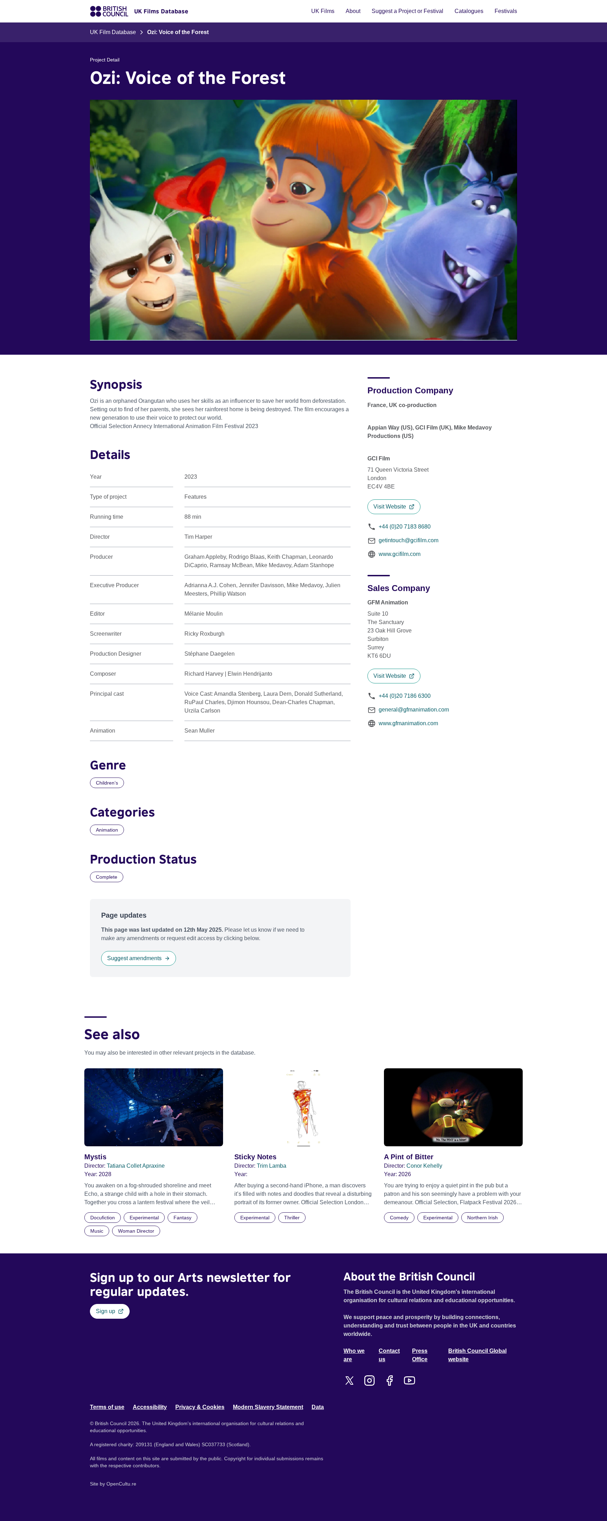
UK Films (322, 11)
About (353, 11)
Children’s (107, 783)
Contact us (389, 1355)
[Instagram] (369, 1380)
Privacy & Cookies (199, 1407)
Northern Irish (482, 1217)
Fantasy (182, 1217)
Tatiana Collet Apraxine (136, 1166)
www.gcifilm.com (399, 554)
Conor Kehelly (424, 1166)
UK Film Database (113, 32)
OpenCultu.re (121, 1484)
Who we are (354, 1355)
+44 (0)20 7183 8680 (405, 527)
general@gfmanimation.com (414, 710)
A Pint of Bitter (408, 1157)
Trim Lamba (271, 1166)
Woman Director (136, 1231)
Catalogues (469, 11)
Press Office (419, 1355)
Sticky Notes (255, 1157)
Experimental (144, 1217)
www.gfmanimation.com (408, 723)
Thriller (292, 1217)
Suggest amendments (134, 958)
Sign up (105, 1311)
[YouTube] (409, 1380)
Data (318, 1407)
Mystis (95, 1157)
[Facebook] (389, 1380)
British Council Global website (477, 1355)
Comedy (399, 1217)
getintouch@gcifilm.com (408, 540)
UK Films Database (161, 11)
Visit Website (389, 507)
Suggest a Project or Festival (407, 11)
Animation (107, 830)
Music (96, 1231)
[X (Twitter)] (349, 1380)
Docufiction (102, 1217)
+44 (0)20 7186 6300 (405, 696)
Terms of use (107, 1407)
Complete (106, 877)
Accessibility (150, 1407)
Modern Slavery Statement (268, 1407)
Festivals (506, 11)
